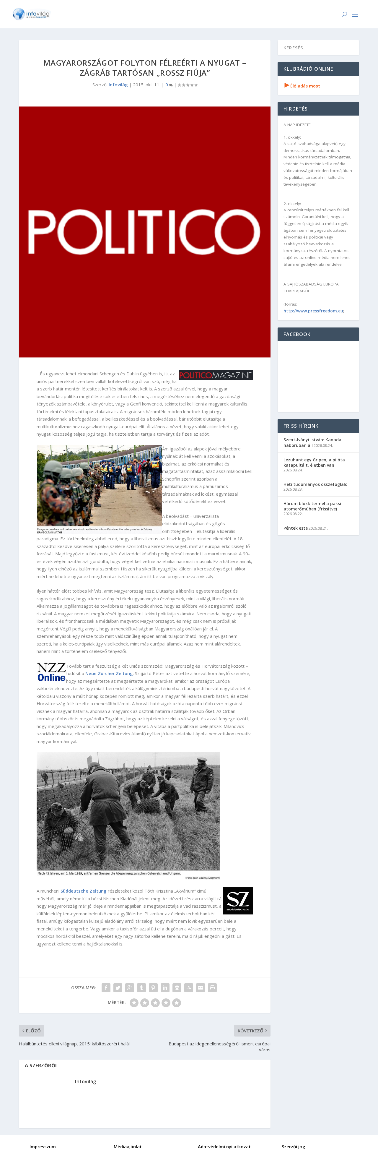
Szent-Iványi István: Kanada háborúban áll (312, 442)
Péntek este (296, 528)
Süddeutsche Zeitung (84, 891)
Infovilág (118, 84)
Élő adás (302, 86)
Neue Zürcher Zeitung (109, 673)
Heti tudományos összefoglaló (316, 484)
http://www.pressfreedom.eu (313, 311)
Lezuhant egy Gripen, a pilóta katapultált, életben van (314, 462)
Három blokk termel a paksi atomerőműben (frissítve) (312, 506)
